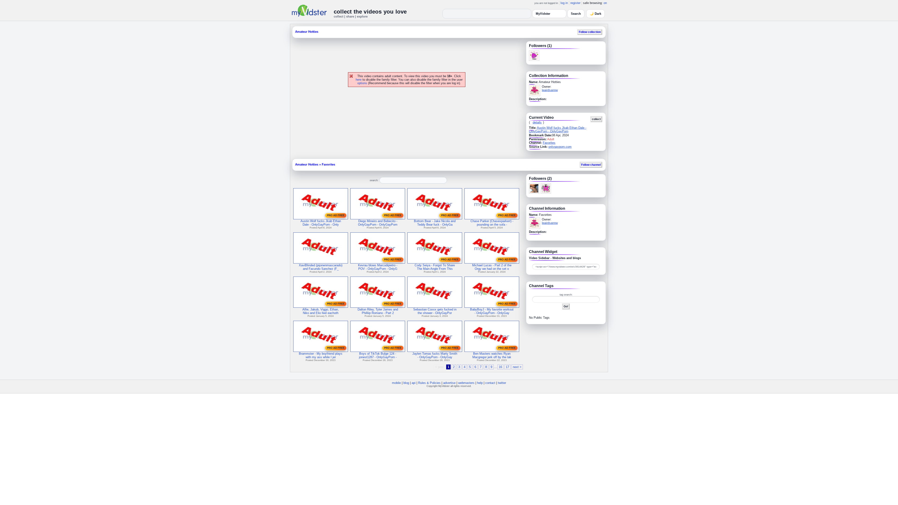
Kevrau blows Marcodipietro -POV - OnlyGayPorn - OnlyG (377, 267)
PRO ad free (335, 215)
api (414, 383)
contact (490, 383)
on (605, 3)
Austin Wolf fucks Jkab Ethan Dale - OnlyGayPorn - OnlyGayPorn (557, 129)
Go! (566, 306)
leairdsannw (550, 90)
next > (517, 367)
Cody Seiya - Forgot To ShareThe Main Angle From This (435, 267)
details (537, 122)
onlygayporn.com (560, 146)
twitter (502, 383)
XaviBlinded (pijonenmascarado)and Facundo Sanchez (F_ (320, 267)
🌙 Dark (595, 13)
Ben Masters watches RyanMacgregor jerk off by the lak (491, 355)
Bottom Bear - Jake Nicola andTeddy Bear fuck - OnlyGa (435, 222)
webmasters (466, 383)
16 (500, 367)
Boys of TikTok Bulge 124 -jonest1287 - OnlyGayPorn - (378, 355)
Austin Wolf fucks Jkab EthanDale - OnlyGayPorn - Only (321, 222)
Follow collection (590, 31)
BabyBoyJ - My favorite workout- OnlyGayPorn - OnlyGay (492, 311)
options (362, 83)
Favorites (549, 142)
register (575, 3)
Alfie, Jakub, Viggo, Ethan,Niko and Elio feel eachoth (320, 311)
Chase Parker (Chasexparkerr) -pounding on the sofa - (492, 222)
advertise (449, 383)
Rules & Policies (429, 383)
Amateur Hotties (306, 31)
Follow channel (591, 164)
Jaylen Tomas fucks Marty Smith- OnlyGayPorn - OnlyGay (434, 355)
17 (507, 367)
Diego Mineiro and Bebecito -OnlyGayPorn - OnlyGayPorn (377, 222)
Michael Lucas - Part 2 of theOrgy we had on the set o (491, 267)
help (480, 383)
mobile (396, 383)
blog (406, 383)
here (359, 79)
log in (564, 3)
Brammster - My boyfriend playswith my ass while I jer (320, 355)
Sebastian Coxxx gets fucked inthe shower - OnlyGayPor (434, 311)
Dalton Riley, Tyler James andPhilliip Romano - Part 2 (378, 311)
